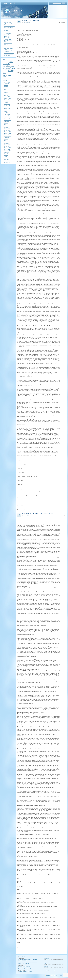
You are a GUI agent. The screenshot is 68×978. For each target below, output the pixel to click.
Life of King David (7, 33)
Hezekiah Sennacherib (8, 28)
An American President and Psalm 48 (24, 968)
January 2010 (7, 146)
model (9, 69)
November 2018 (7, 88)
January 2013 (7, 105)
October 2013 (7, 99)
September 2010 (7, 136)
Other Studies (7, 37)
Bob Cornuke (8, 62)
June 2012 (6, 112)
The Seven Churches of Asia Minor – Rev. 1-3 (9, 54)
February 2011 (7, 128)
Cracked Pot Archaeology (9, 26)
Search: (51, 3)
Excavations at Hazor (8, 27)
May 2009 (6, 155)
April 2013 (6, 102)
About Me (5, 3)
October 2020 (7, 82)
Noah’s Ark (6, 36)
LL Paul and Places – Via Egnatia (24, 966)
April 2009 (6, 156)
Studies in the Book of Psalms (8, 49)
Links (11, 3)
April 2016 (6, 90)
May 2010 (6, 140)
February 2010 (7, 144)
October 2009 (7, 149)
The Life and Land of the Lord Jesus (9, 51)
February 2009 (7, 159)
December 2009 (7, 147)
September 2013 (7, 101)
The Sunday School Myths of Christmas (25, 971)
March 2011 (6, 127)
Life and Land (18, 10)
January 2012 (7, 115)
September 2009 (7, 150)
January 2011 (7, 130)
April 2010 (6, 141)
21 (19, 515)
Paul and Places (7, 39)
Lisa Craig (45, 963)
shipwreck (7, 75)
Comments (54, 975)
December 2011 (7, 117)
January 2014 (7, 96)
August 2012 (6, 109)
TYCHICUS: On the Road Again (30, 20)
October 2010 (7, 134)
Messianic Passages (8, 34)
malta (12, 68)
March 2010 (6, 143)
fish (11, 65)
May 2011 (6, 124)
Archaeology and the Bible (8, 24)
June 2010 (6, 139)
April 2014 (6, 95)
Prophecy (6, 44)
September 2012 (7, 108)
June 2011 (6, 123)
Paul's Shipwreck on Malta (8, 41)
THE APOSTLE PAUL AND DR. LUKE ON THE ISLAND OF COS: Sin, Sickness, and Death (28, 963)
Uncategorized (7, 55)
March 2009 (6, 158)
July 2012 (6, 111)
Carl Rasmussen (46, 958)
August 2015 (6, 93)
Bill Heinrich (45, 969)
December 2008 (7, 162)
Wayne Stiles (46, 966)
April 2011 (6, 125)
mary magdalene (5, 69)
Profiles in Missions (8, 43)
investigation (10, 66)
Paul (4, 72)
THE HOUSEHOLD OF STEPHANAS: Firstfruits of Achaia (37, 513)
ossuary (11, 70)
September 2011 (7, 120)
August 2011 (6, 121)
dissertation (9, 65)
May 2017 (6, 89)
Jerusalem (6, 30)
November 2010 (7, 133)
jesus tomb (8, 68)
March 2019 (6, 86)
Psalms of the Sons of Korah (8, 46)
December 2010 (7, 131)
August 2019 (6, 83)
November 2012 (7, 106)
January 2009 (7, 160)
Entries (48, 975)
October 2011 (7, 118)
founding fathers (5, 66)
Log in (61, 975)
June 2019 (6, 85)
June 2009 (6, 153)
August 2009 (6, 152)
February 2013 (7, 104)
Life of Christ (6, 31)
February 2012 (7, 114)
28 (19, 21)
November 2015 (7, 92)
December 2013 (7, 98)
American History (7, 22)
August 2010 (6, 137)
